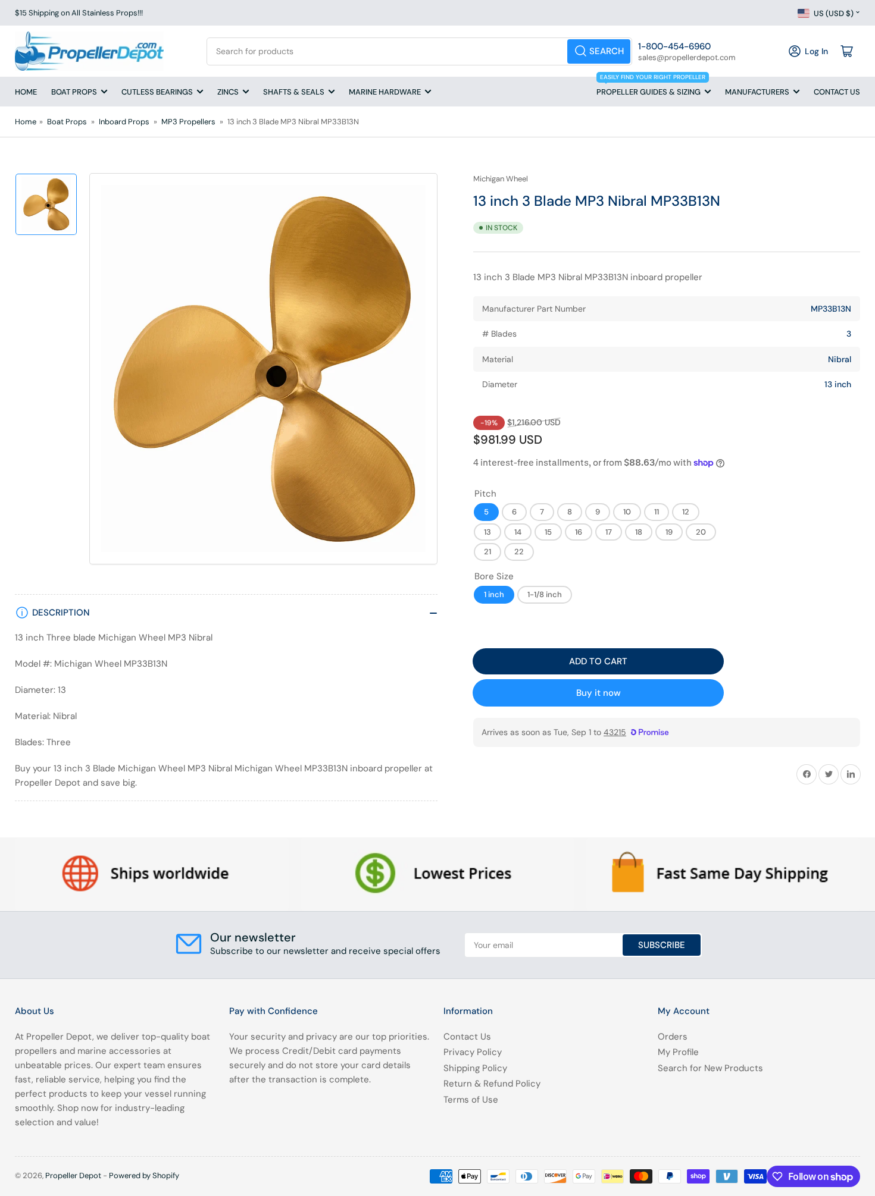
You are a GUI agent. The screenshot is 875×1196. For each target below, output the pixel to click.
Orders (673, 1037)
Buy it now (598, 693)
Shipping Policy (475, 1068)
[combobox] (419, 51)
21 (487, 552)
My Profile (678, 1052)
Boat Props (74, 92)
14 (517, 532)
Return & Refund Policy (491, 1084)
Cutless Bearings (157, 92)
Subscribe (661, 945)
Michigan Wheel (500, 179)
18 (638, 532)
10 (627, 512)
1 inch (494, 594)
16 (578, 532)
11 (656, 512)
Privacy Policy (472, 1052)
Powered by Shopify (144, 1175)
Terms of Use (470, 1100)
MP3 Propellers (188, 122)
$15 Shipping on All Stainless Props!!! (79, 13)
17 (608, 532)
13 (487, 532)
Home (26, 92)
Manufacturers (757, 92)
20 (701, 532)
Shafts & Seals (293, 92)
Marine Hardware (385, 92)
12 (685, 512)
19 (669, 532)
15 (548, 532)
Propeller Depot (73, 1175)
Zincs (228, 92)
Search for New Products (710, 1068)
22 (519, 552)
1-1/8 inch (544, 594)
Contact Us (837, 92)
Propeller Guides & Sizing (650, 87)
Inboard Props (124, 122)
